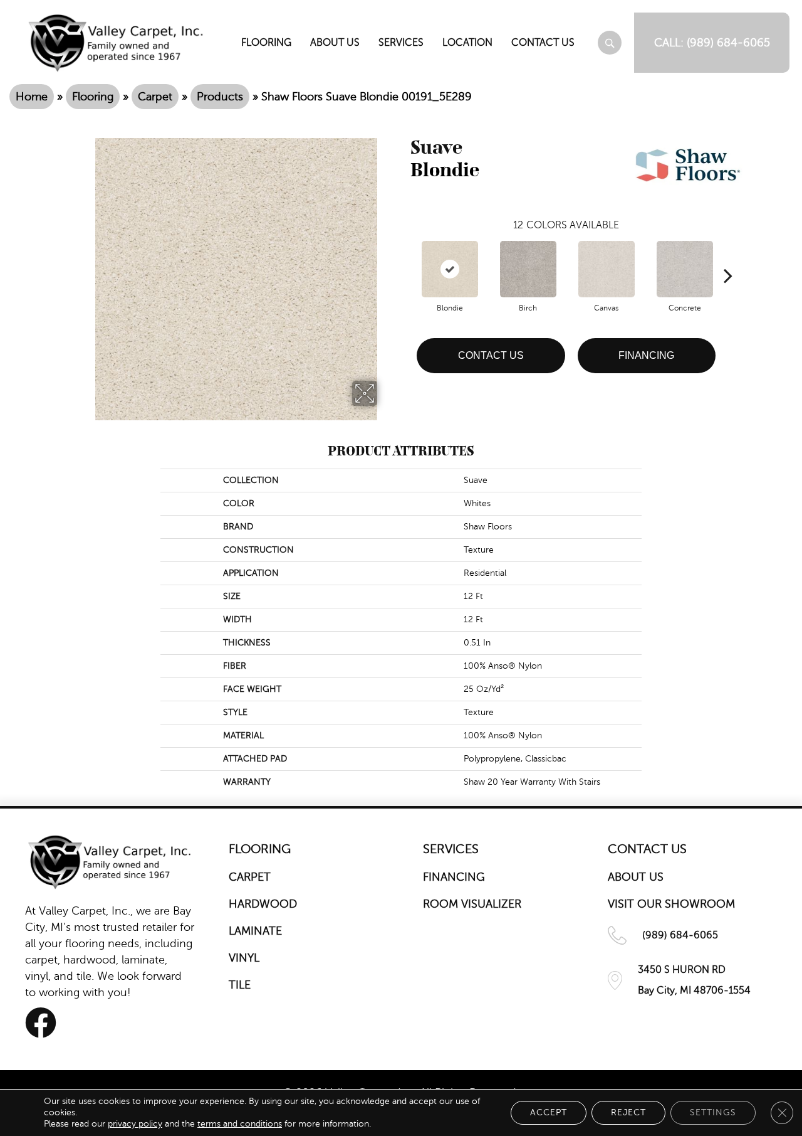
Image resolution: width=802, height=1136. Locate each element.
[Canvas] (606, 269)
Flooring (92, 96)
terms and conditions (239, 1123)
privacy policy (135, 1123)
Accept (548, 1112)
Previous (404, 256)
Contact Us (491, 355)
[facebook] (40, 1023)
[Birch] (528, 269)
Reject (628, 1112)
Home (32, 96)
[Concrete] (685, 269)
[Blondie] (450, 269)
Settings (713, 1112)
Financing (646, 355)
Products (220, 96)
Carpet (155, 96)
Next (728, 256)
